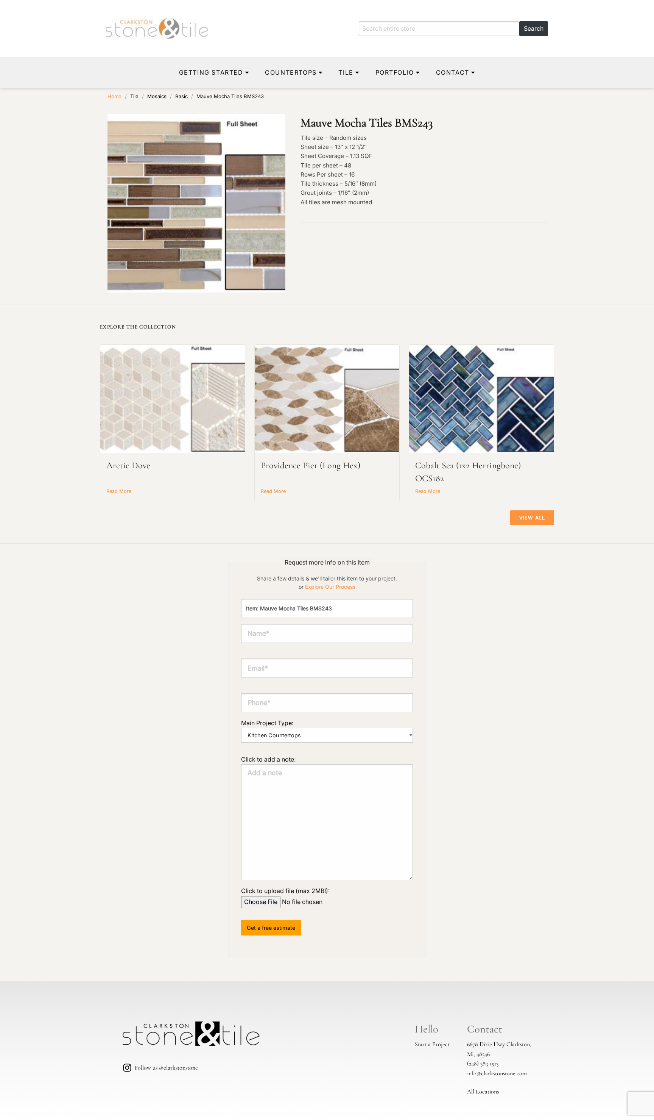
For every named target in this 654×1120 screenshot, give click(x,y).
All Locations (483, 1091)
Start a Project (432, 1044)
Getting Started (211, 72)
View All (532, 518)
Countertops (291, 72)
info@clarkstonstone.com (497, 1073)
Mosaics (157, 96)
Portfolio (394, 72)
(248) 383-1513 (482, 1063)
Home (114, 96)
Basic (181, 96)
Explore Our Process (330, 586)
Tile (345, 72)
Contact (452, 72)
